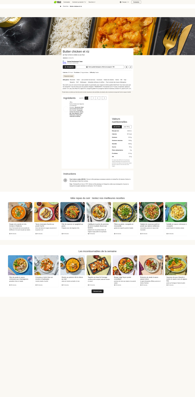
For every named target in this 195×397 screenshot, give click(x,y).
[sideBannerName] (121, 104)
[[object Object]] (126, 67)
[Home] (60, 6)
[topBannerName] (97, 12)
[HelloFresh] (57, 2)
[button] (124, 2)
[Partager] (130, 67)
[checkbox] (63, 58)
